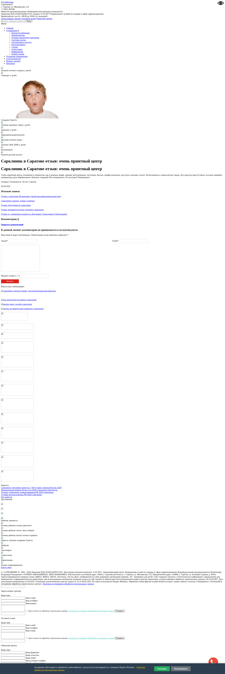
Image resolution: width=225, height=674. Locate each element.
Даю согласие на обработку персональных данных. (71, 611)
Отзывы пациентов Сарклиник (25, 38)
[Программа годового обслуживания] (17, 338)
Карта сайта (6, 567)
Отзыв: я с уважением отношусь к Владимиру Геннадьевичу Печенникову (34, 214)
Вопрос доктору (13, 61)
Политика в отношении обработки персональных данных (68, 584)
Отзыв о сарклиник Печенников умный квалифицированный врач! (31, 196)
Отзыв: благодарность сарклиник (16, 205)
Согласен (162, 669)
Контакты (10, 63)
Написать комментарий (12, 224)
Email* (115, 241)
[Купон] (17, 329)
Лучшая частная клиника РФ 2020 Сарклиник (21, 495)
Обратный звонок (44, 18)
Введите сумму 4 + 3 (10, 276)
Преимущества (18, 35)
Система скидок (18, 40)
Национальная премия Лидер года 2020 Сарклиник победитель (29, 490)
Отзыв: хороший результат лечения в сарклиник (22, 210)
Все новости (6, 497)
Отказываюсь (181, 669)
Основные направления (16, 56)
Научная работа (18, 45)
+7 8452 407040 (8, 9)
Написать (10, 281)
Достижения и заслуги (21, 42)
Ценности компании (20, 33)
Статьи (14, 47)
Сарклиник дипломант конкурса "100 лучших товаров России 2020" (31, 488)
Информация (17, 52)
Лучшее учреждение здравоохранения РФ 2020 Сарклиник (27, 492)
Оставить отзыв (29, 18)
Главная (9, 28)
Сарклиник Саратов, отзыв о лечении (18, 201)
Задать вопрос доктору (11, 18)
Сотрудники (16, 49)
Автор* (4, 241)
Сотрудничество (13, 59)
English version (17, 54)
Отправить (119, 611)
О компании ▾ (12, 30)
